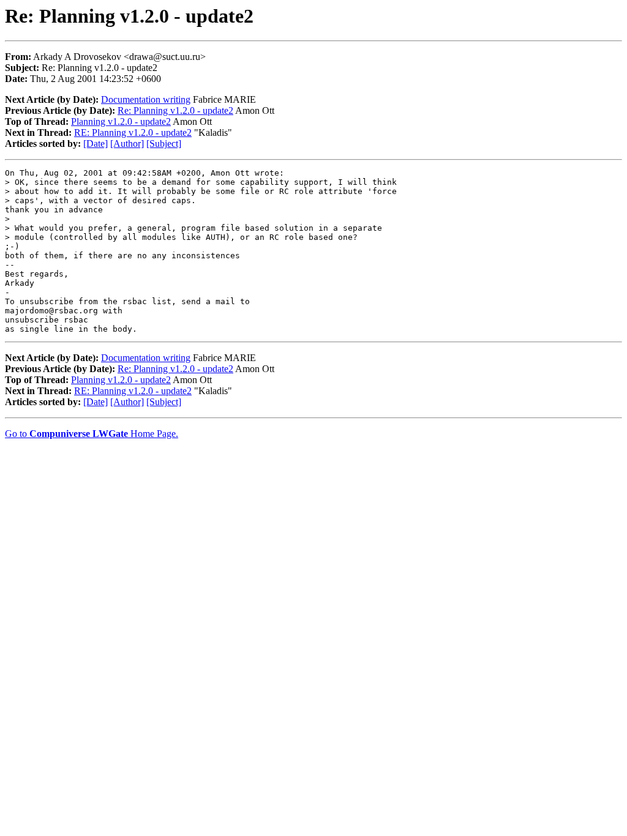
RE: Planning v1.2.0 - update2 (133, 132)
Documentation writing (145, 99)
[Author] (127, 143)
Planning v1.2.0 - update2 (121, 121)
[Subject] (163, 143)
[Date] (95, 143)
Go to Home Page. (91, 433)
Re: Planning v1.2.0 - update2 (175, 110)
